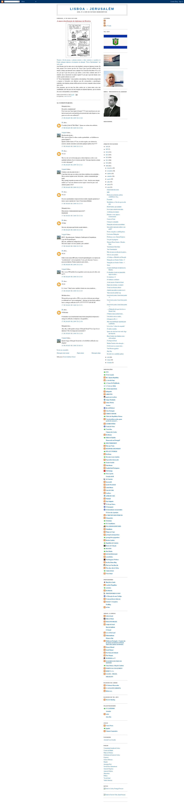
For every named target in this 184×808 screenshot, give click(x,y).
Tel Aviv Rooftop (110, 700)
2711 (107, 372)
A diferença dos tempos (113, 212)
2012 (107, 157)
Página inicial (80, 353)
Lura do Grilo (110, 490)
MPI (108, 192)
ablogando (109, 391)
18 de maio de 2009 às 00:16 (72, 345)
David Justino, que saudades (114, 206)
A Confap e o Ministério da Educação (116, 257)
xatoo (107, 714)
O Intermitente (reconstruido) (114, 510)
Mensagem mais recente (63, 353)
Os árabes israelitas (112, 329)
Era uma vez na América (112, 457)
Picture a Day (109, 638)
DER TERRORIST (111, 443)
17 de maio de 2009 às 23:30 (72, 187)
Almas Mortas (110, 402)
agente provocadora (111, 397)
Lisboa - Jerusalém (92, 9)
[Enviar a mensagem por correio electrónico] (76, 94)
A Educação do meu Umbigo (114, 596)
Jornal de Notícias (108, 771)
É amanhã (109, 199)
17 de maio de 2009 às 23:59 (72, 333)
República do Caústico (112, 543)
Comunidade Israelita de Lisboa (112, 748)
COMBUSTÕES (110, 424)
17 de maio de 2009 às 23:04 (72, 118)
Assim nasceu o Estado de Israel (115, 282)
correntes (108, 588)
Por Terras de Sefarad (112, 653)
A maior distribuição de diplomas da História (74, 21)
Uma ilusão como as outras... (114, 316)
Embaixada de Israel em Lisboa (112, 755)
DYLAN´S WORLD (111, 451)
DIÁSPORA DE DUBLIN (113, 449)
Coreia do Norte (111, 219)
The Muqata (109, 655)
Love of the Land (110, 633)
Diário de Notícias (108, 753)
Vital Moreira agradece (113, 348)
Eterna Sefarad (110, 647)
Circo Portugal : (110, 411)
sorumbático (109, 557)
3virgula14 (64, 132)
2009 (107, 166)
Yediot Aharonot (108, 780)
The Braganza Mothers (112, 560)
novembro (110, 171)
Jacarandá (109, 482)
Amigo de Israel (110, 624)
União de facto (110, 571)
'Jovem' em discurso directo (114, 287)
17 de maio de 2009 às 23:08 (72, 128)
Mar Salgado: (110, 501)
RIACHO (108, 548)
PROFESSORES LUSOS (113, 593)
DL (62, 122)
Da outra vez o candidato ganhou (115, 354)
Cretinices (67, 96)
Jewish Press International (110, 766)
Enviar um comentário (62, 350)
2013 (107, 155)
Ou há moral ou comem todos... (115, 346)
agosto (109, 179)
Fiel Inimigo (109, 471)
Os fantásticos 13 (111, 277)
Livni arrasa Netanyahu (113, 234)
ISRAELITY (109, 677)
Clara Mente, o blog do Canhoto (115, 665)
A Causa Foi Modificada (112, 383)
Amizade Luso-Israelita (110, 740)
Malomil (108, 499)
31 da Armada (110, 375)
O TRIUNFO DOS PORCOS (114, 515)
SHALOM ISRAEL (111, 622)
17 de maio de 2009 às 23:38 (72, 216)
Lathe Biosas (109, 487)
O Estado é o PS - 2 (112, 319)
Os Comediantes (110, 523)
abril (108, 357)
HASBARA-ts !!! (110, 658)
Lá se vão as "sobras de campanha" (116, 326)
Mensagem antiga (96, 353)
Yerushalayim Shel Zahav (113, 247)
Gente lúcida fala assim (113, 189)
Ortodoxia (109, 521)
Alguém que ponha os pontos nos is (116, 290)
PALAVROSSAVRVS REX (113, 526)
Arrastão (108, 711)
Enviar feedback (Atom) (69, 357)
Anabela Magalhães (111, 585)
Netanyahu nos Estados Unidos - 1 (116, 262)
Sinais (108, 265)
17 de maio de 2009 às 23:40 (72, 230)
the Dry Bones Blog (111, 562)
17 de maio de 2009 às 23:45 (72, 291)
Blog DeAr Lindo (110, 582)
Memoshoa (106, 773)
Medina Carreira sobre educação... (115, 343)
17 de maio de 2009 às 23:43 (72, 264)
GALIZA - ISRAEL (111, 674)
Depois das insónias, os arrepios (115, 285)
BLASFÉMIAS (110, 408)
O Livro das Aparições (112, 512)
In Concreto (109, 479)
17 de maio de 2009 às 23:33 (72, 203)
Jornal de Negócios (108, 769)
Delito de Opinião (111, 437)
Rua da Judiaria (110, 627)
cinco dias (108, 717)
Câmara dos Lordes (111, 432)
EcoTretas (108, 454)
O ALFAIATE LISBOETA (113, 688)
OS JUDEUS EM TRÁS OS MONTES (114, 662)
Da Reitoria (109, 590)
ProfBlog (108, 604)
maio (108, 187)
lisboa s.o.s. (109, 691)
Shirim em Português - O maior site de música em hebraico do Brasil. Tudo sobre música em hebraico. (115, 642)
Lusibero (108, 493)
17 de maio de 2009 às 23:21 (72, 165)
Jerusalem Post (107, 764)
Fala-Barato (109, 465)
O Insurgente (109, 507)
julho (108, 182)
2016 (107, 146)
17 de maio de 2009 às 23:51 (72, 305)
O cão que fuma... (111, 504)
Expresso (106, 757)
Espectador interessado (112, 460)
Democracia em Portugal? (113, 440)
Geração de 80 (110, 476)
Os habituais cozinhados (113, 279)
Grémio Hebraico (108, 759)
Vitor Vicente (107, 25)
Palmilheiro (109, 529)
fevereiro (109, 362)
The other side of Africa (112, 568)
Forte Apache (109, 474)
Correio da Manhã (108, 750)
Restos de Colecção (111, 546)
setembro (109, 176)
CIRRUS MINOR (111, 414)
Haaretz (106, 762)
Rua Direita (109, 551)
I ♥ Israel (108, 630)
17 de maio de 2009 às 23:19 (72, 146)
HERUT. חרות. (110, 671)
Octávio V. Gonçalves (112, 602)
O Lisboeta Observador (112, 685)
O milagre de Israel (112, 340)
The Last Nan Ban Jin (112, 565)
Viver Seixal (109, 573)
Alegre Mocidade (110, 400)
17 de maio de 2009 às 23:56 (72, 321)
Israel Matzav (110, 650)
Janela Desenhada (111, 485)
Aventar (108, 405)
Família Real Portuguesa (112, 468)
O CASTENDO (110, 708)
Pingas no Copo (110, 532)
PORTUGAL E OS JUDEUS (114, 668)
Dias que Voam (110, 446)
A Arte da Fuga (110, 380)
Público (106, 776)
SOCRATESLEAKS (111, 554)
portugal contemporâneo (112, 535)
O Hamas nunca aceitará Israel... (115, 314)
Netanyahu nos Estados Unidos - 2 (116, 260)
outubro (109, 173)
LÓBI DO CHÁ (110, 496)
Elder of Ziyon (110, 619)
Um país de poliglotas (112, 239)
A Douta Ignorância (111, 389)
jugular (108, 728)
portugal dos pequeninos (112, 537)
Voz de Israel (107, 778)
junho (108, 184)
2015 (107, 149)
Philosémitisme (110, 635)
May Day (109, 351)
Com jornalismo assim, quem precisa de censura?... (114, 420)
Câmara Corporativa (111, 731)
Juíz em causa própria (112, 254)
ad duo (108, 607)
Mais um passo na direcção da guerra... (117, 252)
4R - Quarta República (112, 377)
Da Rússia (109, 435)
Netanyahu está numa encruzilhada (115, 224)
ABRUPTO (109, 394)
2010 (107, 163)
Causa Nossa (109, 725)
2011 (107, 160)
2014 (107, 152)
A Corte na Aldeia (111, 386)
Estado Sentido (110, 462)
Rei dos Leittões (110, 540)
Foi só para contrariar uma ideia (115, 209)
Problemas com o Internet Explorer (116, 237)
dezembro (110, 168)
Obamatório (109, 518)
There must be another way (114, 293)
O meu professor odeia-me (113, 599)
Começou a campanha (112, 222)
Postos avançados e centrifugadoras (116, 231)
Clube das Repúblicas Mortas (114, 416)
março (109, 360)
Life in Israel (109, 616)
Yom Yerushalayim (112, 249)
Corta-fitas (109, 429)
